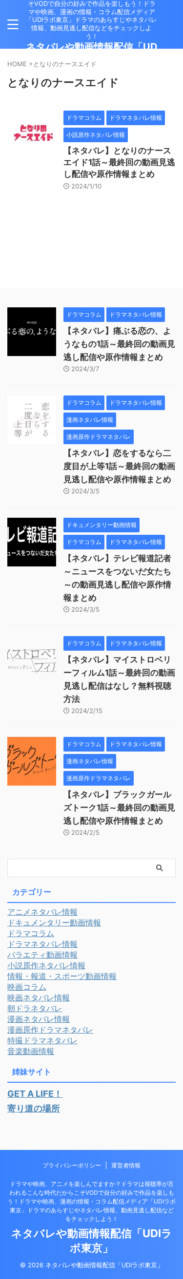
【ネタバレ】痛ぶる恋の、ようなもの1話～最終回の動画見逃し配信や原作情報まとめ (119, 344)
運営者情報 (126, 1165)
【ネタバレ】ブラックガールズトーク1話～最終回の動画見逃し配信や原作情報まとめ (119, 808)
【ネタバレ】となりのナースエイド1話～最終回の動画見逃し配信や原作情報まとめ (119, 162)
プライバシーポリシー (71, 1165)
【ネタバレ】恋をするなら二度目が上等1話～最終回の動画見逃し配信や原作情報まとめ (119, 466)
